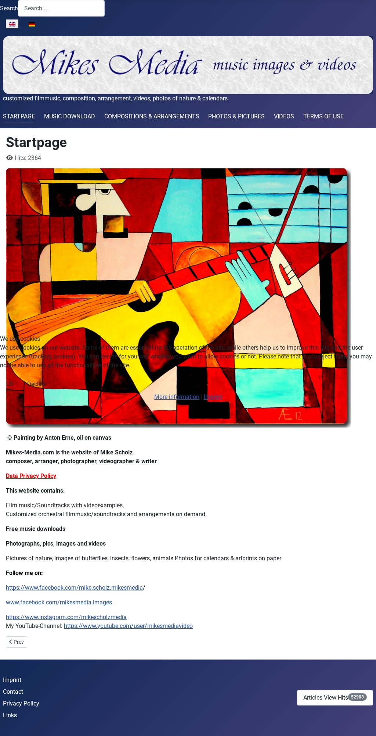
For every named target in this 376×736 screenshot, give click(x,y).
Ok (9, 383)
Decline (36, 383)
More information (176, 396)
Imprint (213, 396)
